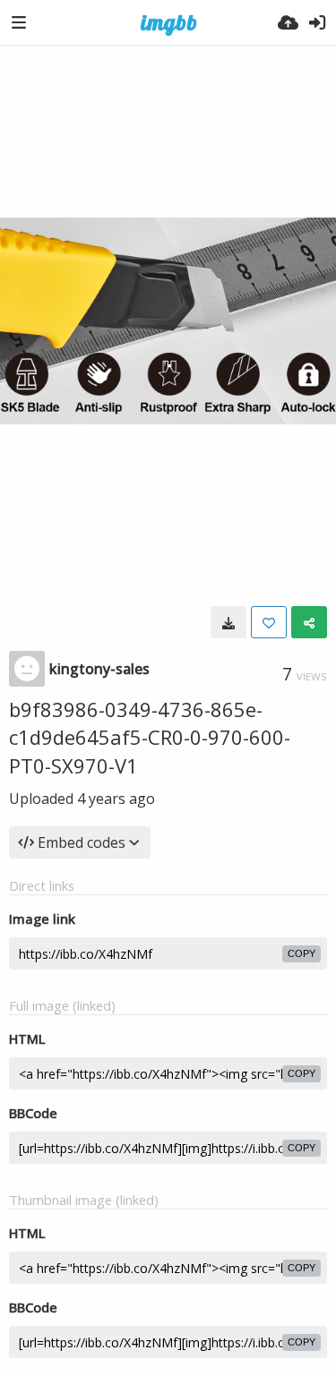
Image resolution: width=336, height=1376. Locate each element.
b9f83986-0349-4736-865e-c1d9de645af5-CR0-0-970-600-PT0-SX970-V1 (149, 737)
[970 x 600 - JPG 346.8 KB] (228, 622)
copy (301, 953)
